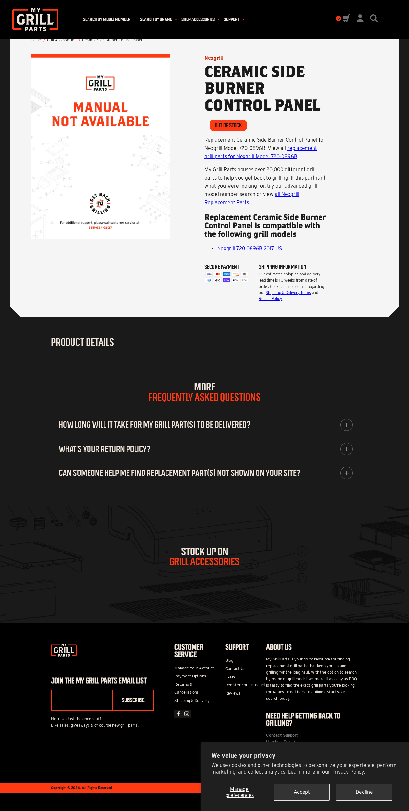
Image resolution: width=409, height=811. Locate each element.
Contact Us (235, 668)
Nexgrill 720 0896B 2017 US (249, 248)
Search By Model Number (107, 19)
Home (36, 39)
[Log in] (360, 20)
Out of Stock (228, 125)
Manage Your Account (194, 668)
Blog (229, 660)
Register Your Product (245, 685)
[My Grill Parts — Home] (33, 19)
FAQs (230, 677)
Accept (302, 792)
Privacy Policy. (348, 772)
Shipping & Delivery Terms (288, 292)
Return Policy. (270, 298)
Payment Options (190, 676)
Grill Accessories (61, 39)
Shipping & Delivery (192, 700)
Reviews (232, 693)
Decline (364, 792)
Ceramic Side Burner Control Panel (112, 39)
